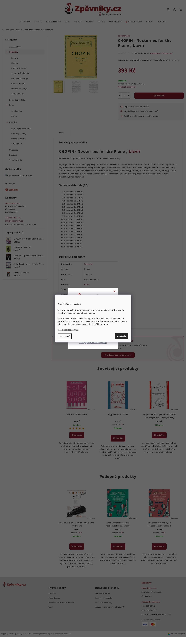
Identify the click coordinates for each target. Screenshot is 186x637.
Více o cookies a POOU (68, 329)
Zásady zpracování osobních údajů (93, 343)
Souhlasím (121, 336)
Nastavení (64, 336)
